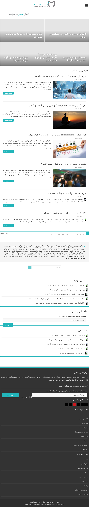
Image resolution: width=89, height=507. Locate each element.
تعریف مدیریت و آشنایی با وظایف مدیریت (67, 193)
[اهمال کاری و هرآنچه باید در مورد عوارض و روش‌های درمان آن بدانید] (86, 294)
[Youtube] (74, 404)
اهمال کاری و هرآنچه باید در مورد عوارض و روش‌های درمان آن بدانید (64, 294)
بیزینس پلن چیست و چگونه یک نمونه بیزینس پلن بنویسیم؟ (67, 290)
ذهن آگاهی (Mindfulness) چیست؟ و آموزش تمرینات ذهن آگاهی (57, 105)
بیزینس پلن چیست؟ (82, 494)
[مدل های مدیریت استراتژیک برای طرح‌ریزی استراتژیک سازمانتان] (86, 285)
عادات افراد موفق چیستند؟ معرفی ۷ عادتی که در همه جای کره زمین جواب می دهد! (60, 303)
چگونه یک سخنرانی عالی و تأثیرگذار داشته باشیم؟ (63, 164)
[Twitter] (82, 404)
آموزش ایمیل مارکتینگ (81, 432)
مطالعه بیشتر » (8, 93)
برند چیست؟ (84, 436)
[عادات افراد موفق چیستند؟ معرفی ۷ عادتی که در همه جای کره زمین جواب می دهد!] (86, 303)
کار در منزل (85, 481)
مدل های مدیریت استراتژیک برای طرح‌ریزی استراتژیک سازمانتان (65, 285)
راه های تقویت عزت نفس (80, 445)
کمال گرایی (84, 464)
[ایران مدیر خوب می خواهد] (44, 14)
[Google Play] (66, 404)
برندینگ (86, 440)
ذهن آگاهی (85, 449)
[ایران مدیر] (44, 3)
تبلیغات (86, 472)
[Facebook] (86, 404)
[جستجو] (29, 267)
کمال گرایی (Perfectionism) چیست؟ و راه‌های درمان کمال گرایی (57, 135)
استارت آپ (85, 459)
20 (63, 234)
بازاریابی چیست (83, 419)
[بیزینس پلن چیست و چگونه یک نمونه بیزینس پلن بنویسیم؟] (86, 289)
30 (59, 234)
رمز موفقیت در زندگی (81, 490)
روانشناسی (84, 485)
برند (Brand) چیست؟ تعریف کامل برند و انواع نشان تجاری (46, 57)
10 (67, 234)
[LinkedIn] (78, 404)
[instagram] (70, 404)
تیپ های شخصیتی (83, 468)
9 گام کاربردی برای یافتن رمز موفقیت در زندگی (64, 213)
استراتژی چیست (83, 427)
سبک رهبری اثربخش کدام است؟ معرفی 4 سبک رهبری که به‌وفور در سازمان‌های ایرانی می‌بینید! (57, 299)
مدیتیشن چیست (83, 477)
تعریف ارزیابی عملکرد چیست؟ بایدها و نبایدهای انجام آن (60, 76)
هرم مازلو (85, 423)
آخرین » (50, 234)
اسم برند (85, 414)
